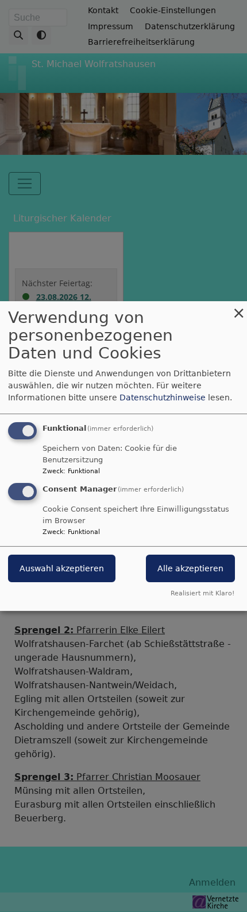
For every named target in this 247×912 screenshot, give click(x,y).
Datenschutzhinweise (162, 397)
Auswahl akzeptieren (62, 568)
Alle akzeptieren (190, 568)
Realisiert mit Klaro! (202, 593)
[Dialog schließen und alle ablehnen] (238, 308)
